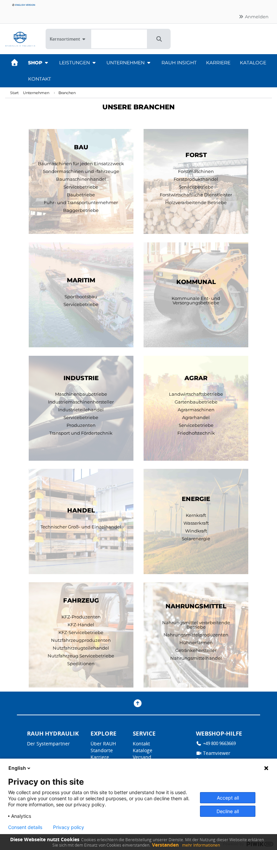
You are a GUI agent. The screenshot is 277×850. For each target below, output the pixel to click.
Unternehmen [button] (126, 63)
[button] (159, 39)
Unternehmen (36, 92)
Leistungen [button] (75, 63)
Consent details (25, 827)
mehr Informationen (201, 845)
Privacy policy (68, 827)
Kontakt (39, 79)
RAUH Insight (179, 63)
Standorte (102, 750)
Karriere (218, 63)
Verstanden (165, 845)
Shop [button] (36, 63)
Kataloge (253, 63)
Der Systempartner (48, 743)
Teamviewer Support (213, 756)
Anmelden (256, 16)
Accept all (228, 798)
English (17, 768)
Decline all (228, 811)
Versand (142, 757)
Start (14, 92)
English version (25, 4)
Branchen (67, 92)
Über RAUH (103, 743)
